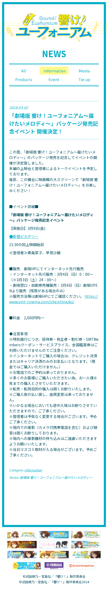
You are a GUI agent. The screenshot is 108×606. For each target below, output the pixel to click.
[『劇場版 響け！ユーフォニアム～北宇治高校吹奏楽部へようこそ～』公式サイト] (54, 554)
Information (55, 70)
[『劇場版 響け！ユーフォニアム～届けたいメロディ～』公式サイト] (86, 544)
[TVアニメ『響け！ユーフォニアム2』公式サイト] (22, 554)
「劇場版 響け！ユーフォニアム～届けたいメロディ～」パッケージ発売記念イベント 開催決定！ (53, 123)
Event (54, 79)
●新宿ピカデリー (24, 236)
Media (84, 70)
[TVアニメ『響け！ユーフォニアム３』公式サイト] (54, 534)
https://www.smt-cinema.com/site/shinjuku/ (53, 299)
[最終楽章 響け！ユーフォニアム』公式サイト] (22, 534)
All (23, 70)
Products (23, 79)
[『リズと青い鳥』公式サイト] (54, 544)
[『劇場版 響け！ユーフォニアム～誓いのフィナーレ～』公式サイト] (22, 544)
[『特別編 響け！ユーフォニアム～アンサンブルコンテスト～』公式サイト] (86, 534)
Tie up (84, 79)
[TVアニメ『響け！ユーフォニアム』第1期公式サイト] (86, 554)
